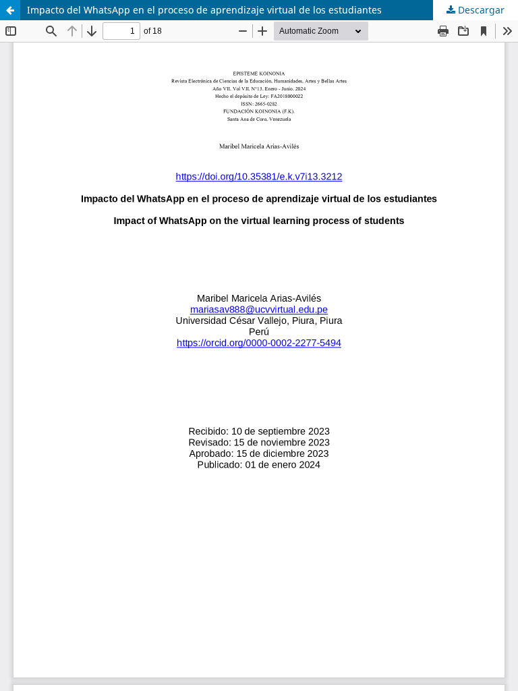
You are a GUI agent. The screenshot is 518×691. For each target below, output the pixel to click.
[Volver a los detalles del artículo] (10, 10)
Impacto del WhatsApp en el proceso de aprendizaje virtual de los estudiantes (204, 9)
